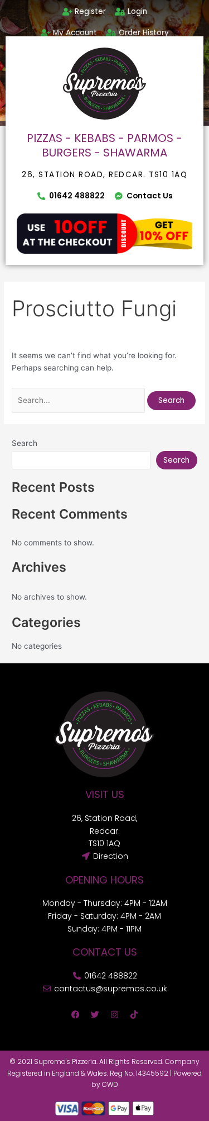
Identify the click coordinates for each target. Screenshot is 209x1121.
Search (24, 443)
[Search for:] (79, 400)
